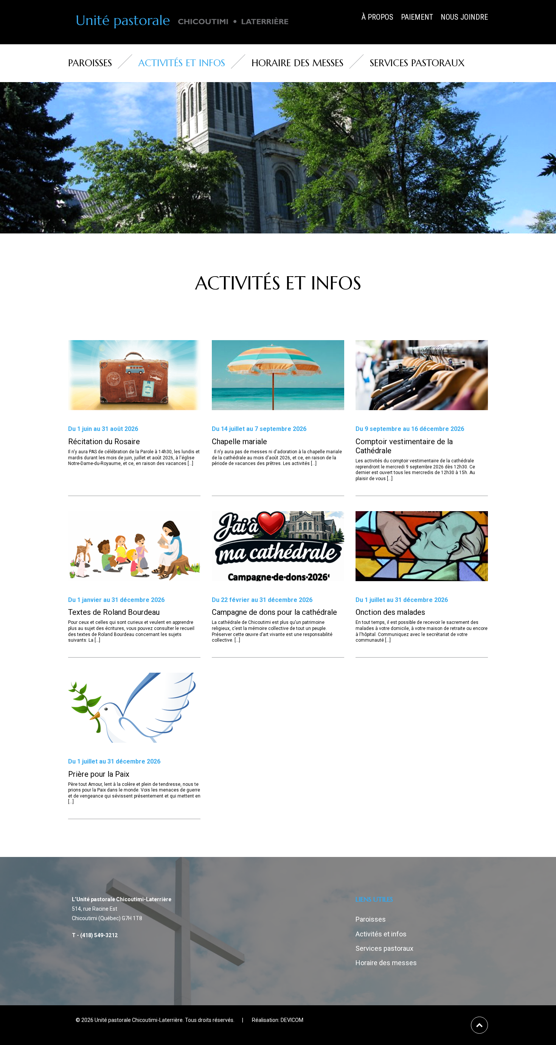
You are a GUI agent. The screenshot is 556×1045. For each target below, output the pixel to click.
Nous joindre (464, 17)
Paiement (417, 17)
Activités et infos (181, 63)
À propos (377, 17)
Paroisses (90, 63)
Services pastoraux (417, 63)
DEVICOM (292, 1020)
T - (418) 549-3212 (95, 935)
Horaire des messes (297, 63)
